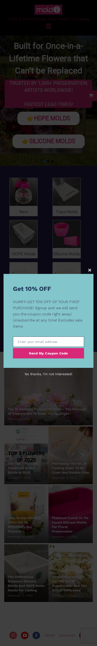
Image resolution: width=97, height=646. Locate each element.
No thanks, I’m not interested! (48, 374)
